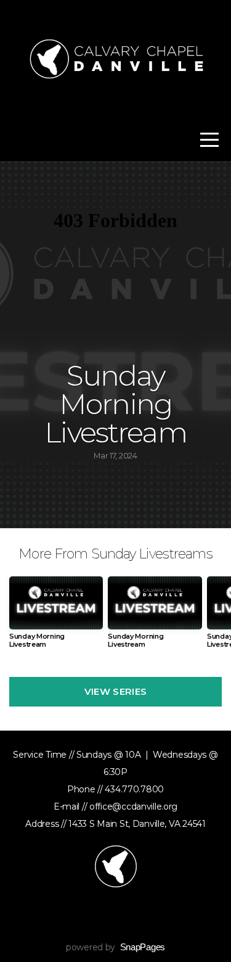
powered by (115, 947)
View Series (115, 691)
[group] (56, 617)
